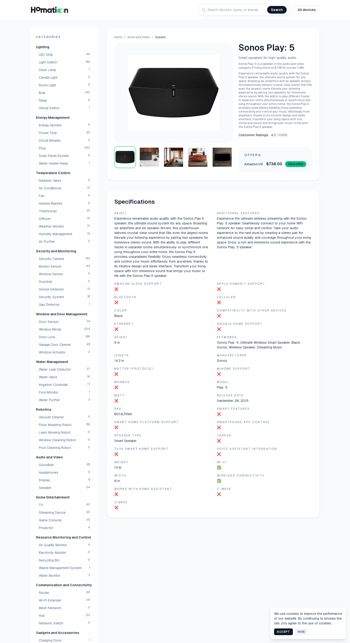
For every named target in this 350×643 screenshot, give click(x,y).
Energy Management (53, 117)
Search (277, 10)
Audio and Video (49, 457)
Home (118, 37)
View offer (295, 164)
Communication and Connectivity (64, 585)
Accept (283, 632)
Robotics (43, 409)
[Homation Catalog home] (49, 10)
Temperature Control (53, 173)
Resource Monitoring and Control (63, 537)
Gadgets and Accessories (57, 633)
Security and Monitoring (56, 251)
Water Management (52, 362)
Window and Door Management (61, 314)
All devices (307, 10)
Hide (301, 632)
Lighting (42, 47)
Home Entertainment (53, 497)
